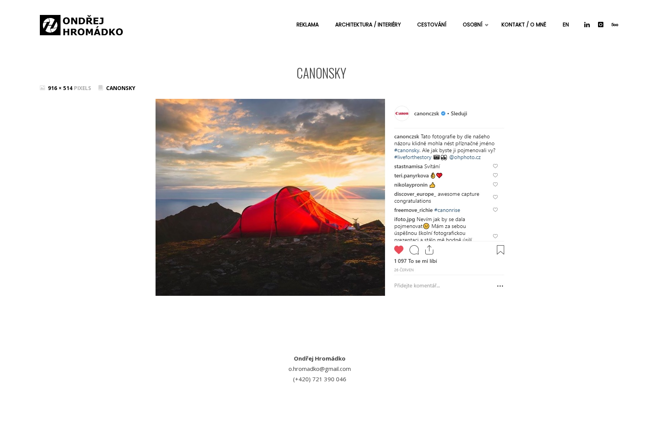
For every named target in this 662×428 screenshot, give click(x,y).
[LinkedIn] (587, 25)
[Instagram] (600, 25)
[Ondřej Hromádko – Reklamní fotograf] (82, 23)
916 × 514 (61, 88)
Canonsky (120, 88)
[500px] (614, 25)
